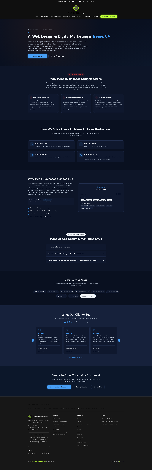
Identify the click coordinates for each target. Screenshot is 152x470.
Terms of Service (81, 442)
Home (36, 16)
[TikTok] (91, 1)
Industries (65, 16)
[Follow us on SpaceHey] (42, 453)
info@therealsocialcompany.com (38, 427)
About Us (79, 418)
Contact (88, 408)
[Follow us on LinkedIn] (34, 453)
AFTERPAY (121, 461)
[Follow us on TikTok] (37, 453)
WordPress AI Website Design (60, 421)
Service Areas (43, 29)
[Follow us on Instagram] (32, 453)
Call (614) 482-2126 (81, 387)
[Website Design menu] (48, 16)
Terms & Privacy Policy (83, 445)
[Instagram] (89, 1)
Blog (78, 408)
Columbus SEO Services (59, 424)
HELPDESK (71, 1)
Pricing (73, 16)
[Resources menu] (91, 16)
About (95, 16)
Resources (87, 16)
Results (79, 16)
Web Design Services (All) (59, 434)
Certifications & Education (84, 424)
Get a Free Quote (36, 56)
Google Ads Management (59, 426)
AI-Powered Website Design (60, 418)
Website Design (44, 16)
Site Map (79, 440)
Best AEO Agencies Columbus (109, 424)
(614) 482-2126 (59, 56)
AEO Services (56, 429)
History (79, 421)
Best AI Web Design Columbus (110, 421)
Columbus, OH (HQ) (86, 296)
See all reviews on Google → (76, 357)
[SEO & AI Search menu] (60, 16)
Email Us (99, 387)
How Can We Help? (107, 418)
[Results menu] (82, 16)
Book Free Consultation (108, 16)
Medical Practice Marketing (60, 432)
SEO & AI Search (55, 16)
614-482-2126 (62, 1)
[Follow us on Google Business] (48, 453)
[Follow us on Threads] (44, 453)
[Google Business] (93, 1)
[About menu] (97, 16)
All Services (80, 437)
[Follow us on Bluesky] (46, 453)
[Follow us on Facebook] (29, 453)
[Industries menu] (69, 16)
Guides (73, 408)
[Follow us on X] (40, 453)
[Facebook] (87, 1)
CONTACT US (80, 1)
